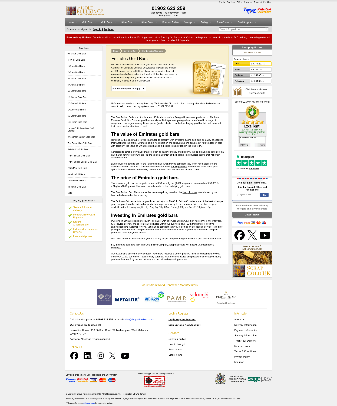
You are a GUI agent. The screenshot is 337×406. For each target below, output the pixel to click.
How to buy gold (177, 344)
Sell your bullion (177, 339)
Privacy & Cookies (262, 2)
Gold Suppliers (245, 22)
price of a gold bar (125, 183)
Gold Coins (107, 22)
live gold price (190, 192)
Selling (204, 22)
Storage (188, 22)
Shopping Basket (252, 47)
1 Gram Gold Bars (76, 66)
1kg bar (117, 186)
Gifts (70, 193)
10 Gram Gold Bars (77, 91)
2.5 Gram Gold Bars (77, 78)
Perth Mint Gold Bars (77, 168)
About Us (239, 319)
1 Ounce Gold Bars (77, 110)
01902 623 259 (168, 8)
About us (248, 2)
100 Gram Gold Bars (77, 122)
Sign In (97, 29)
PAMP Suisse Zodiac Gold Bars (82, 162)
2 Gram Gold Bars (76, 72)
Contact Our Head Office (230, 2)
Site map (239, 362)
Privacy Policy (242, 356)
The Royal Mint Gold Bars (80, 143)
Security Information (245, 335)
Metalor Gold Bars (76, 174)
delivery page (89, 403)
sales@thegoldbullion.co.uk (138, 319)
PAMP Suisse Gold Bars (79, 156)
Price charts (175, 349)
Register (109, 29)
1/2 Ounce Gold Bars (77, 97)
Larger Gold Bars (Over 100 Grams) (81, 129)
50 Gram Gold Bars (77, 116)
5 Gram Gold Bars (76, 85)
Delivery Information (245, 324)
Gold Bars (87, 22)
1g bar (171, 183)
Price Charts (222, 22)
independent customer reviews (130, 226)
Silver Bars (127, 22)
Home (71, 22)
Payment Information (245, 330)
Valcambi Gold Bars (77, 187)
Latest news (175, 354)
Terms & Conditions (245, 351)
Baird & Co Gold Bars (78, 149)
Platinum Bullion (170, 22)
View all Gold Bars (76, 60)
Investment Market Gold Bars (81, 137)
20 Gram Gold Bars (77, 103)
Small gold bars (179, 166)
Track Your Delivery (245, 340)
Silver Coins (147, 22)
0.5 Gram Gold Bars (77, 54)
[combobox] (242, 29)
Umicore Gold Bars (77, 180)
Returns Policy (242, 346)
